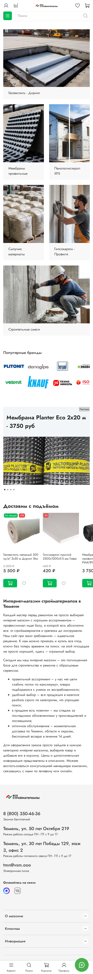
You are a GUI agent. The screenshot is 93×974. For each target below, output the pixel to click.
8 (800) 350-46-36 (21, 813)
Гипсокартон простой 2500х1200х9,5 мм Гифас (60, 556)
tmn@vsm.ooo (17, 865)
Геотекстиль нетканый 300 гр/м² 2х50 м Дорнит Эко (20, 556)
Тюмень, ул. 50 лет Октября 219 (36, 828)
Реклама (84, 409)
